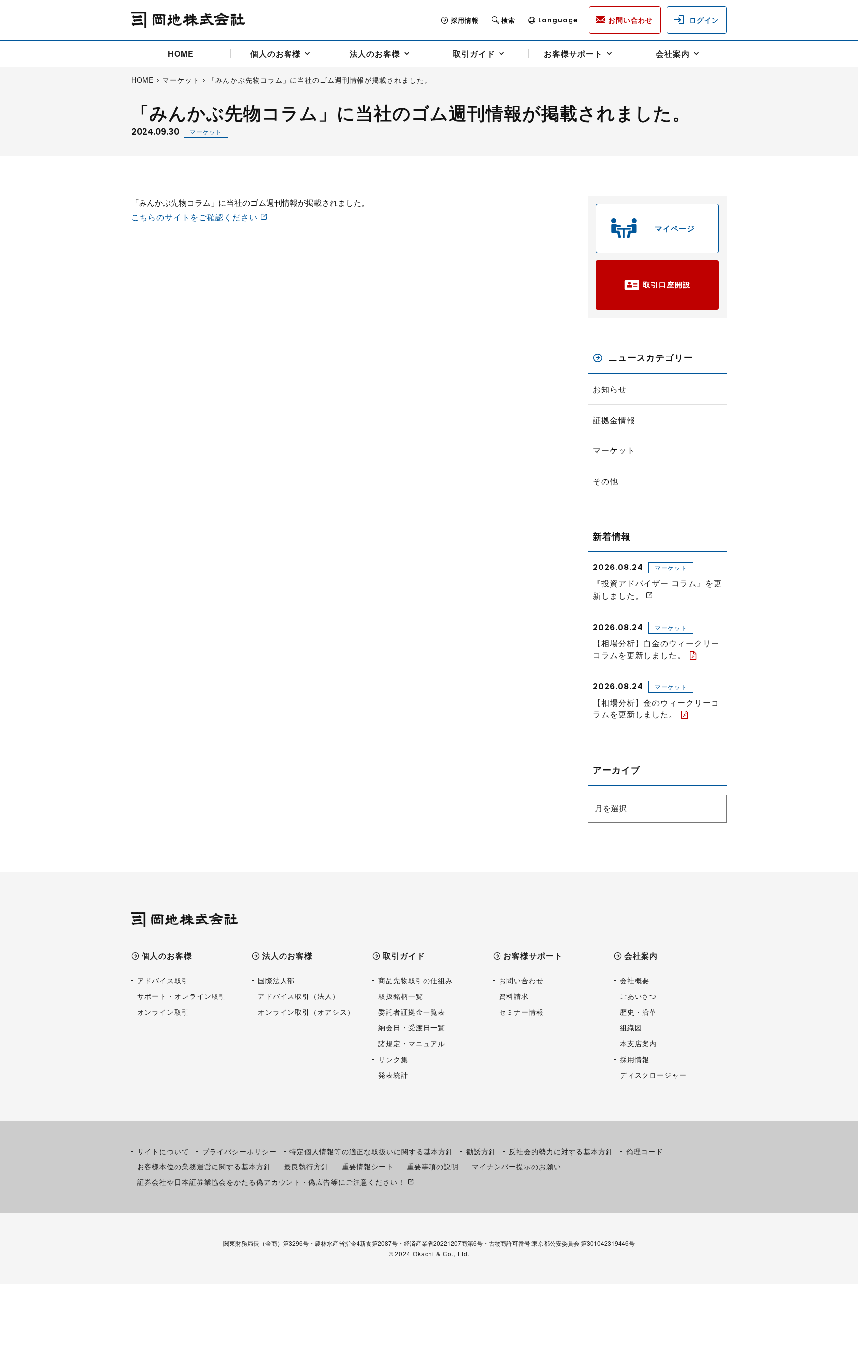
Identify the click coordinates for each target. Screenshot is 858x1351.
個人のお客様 (275, 53)
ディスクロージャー (653, 1075)
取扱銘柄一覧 (400, 996)
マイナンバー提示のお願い (516, 1166)
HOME (181, 53)
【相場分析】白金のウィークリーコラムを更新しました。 (656, 649)
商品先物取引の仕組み (415, 980)
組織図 (631, 1027)
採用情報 (465, 20)
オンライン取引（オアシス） (306, 1012)
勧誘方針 (481, 1151)
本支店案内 (638, 1043)
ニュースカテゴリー (650, 358)
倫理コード (644, 1151)
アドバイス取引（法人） (299, 996)
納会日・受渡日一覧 (411, 1027)
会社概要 (634, 980)
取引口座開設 (667, 284)
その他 (605, 481)
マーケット (206, 131)
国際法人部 (276, 980)
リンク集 (393, 1059)
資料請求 (514, 996)
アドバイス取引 (163, 980)
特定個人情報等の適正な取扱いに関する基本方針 (371, 1151)
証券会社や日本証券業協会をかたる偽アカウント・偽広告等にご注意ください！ (271, 1182)
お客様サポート (573, 53)
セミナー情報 (521, 1012)
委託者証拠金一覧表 (411, 1012)
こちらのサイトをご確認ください (194, 217)
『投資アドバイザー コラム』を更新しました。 (657, 589)
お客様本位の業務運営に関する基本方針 (204, 1166)
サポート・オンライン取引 (181, 996)
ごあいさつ (638, 996)
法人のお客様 (375, 53)
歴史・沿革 (638, 1012)
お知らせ (610, 389)
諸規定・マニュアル (411, 1043)
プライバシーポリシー (239, 1151)
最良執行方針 (306, 1166)
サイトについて (163, 1151)
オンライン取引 (163, 1012)
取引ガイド (474, 53)
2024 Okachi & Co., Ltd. (432, 1253)
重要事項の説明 (433, 1166)
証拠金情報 (614, 420)
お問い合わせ (521, 980)
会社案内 (673, 53)
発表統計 (393, 1075)
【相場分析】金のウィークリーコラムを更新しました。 (656, 708)
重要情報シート (368, 1166)
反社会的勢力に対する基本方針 (561, 1151)
